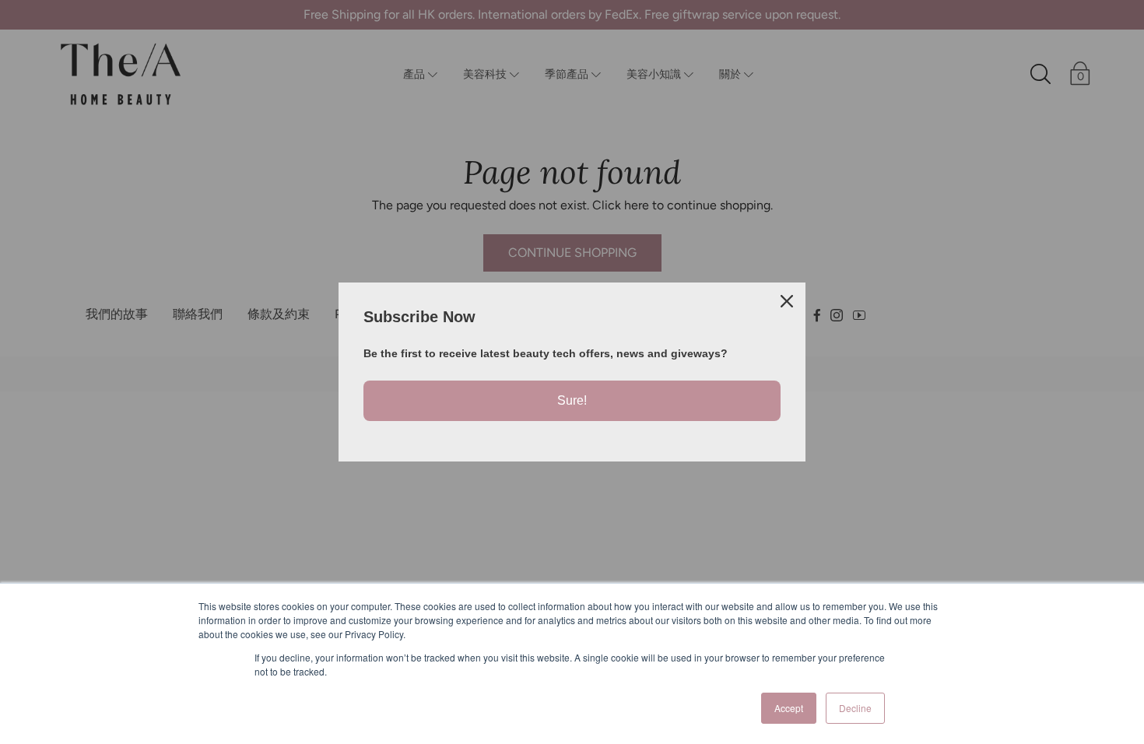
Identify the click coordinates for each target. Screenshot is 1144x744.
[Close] (786, 301)
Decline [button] (855, 707)
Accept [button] (788, 707)
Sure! (572, 400)
